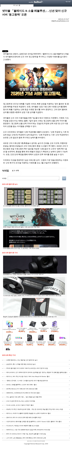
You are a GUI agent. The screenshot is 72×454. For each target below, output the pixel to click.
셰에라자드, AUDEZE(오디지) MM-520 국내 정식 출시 (21, 393)
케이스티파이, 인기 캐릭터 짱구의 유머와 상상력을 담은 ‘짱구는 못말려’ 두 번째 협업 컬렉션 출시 (35, 372)
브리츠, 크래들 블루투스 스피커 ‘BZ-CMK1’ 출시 (20, 384)
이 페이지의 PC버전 (39, 441)
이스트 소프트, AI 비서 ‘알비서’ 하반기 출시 (18, 405)
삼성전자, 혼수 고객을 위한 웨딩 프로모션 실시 (19, 364)
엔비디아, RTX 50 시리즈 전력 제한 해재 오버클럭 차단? (22, 417)
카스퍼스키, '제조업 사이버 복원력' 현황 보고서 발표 (21, 425)
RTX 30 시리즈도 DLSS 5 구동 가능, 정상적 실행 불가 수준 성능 (24, 434)
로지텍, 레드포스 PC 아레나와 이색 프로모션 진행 (20, 389)
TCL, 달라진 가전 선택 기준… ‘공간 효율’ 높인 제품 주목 (22, 397)
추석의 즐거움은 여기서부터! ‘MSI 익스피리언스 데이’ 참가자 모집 (25, 368)
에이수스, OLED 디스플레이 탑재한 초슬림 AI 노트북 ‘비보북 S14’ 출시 (27, 413)
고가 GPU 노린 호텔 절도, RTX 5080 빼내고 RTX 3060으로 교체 (24, 438)
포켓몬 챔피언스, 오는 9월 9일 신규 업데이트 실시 (20, 360)
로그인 (29, 441)
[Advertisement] (36, 36)
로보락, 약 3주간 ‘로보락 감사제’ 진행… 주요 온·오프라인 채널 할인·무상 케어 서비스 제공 (33, 409)
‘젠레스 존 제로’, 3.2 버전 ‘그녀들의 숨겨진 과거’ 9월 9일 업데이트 (25, 380)
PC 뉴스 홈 (17, 5)
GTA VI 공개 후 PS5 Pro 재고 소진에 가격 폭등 (19, 401)
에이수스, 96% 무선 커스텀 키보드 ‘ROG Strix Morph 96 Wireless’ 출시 (26, 376)
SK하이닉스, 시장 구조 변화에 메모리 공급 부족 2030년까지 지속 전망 (26, 429)
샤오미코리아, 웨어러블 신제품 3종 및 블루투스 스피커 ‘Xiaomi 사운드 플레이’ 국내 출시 (32, 421)
